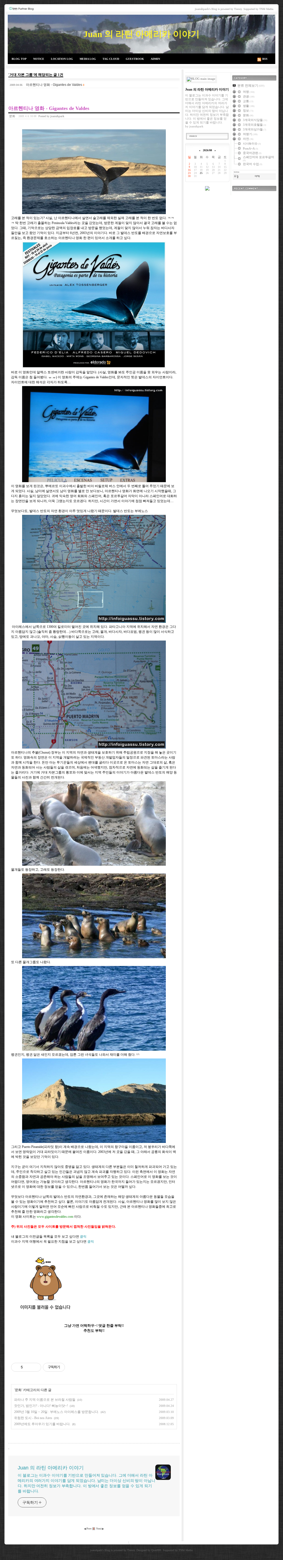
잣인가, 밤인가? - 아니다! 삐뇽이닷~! (41, 1406)
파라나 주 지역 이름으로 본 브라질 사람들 (44, 1400)
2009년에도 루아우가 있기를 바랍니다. (42, 1424)
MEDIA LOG (88, 58)
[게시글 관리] (35, 1367)
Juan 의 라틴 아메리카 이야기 (141, 34)
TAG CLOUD (111, 58)
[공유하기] (28, 1367)
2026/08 (207, 150)
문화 (12, 116)
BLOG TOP (19, 58)
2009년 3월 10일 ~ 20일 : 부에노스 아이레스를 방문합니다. (56, 1412)
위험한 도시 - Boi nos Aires (33, 1418)
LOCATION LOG (62, 58)
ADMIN (155, 58)
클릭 (83, 1236)
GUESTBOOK (135, 58)
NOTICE (38, 58)
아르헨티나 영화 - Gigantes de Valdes (54, 85)
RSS (265, 58)
